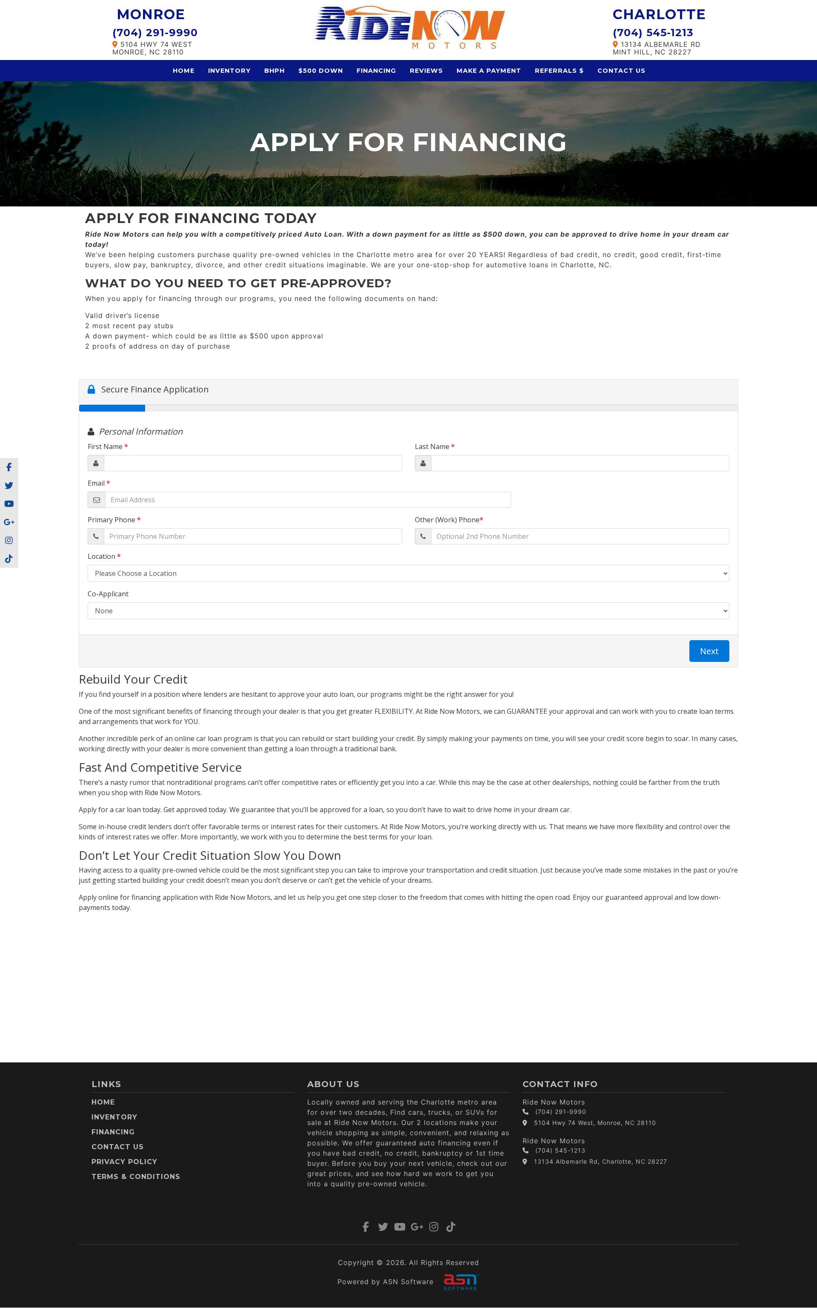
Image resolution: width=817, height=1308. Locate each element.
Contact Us (621, 70)
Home (183, 70)
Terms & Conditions (135, 1177)
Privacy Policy (124, 1162)
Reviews (426, 70)
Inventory (229, 70)
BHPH (274, 70)
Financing (376, 70)
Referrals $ (559, 70)
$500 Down (320, 70)
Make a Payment (489, 70)
